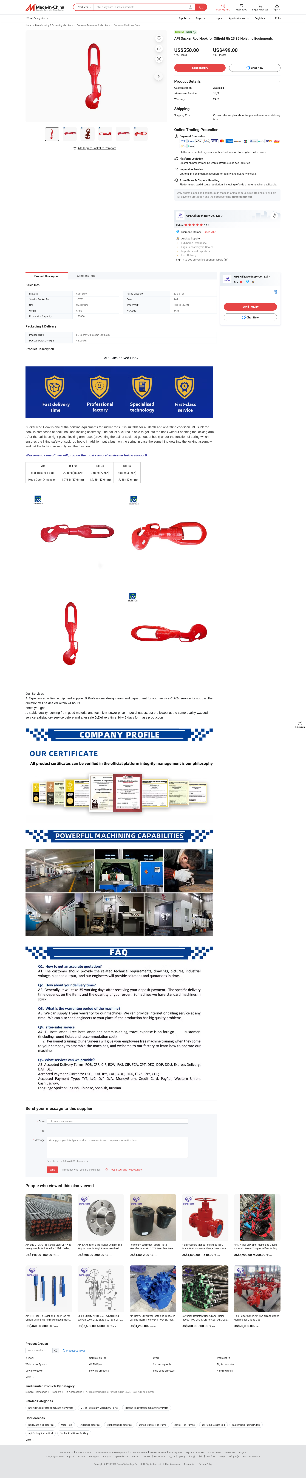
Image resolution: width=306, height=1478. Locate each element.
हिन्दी (201, 1456)
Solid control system (164, 1370)
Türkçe (222, 1456)
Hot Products (66, 1452)
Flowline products (99, 1370)
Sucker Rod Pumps (184, 1424)
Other (156, 1358)
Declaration (189, 1464)
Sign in (276, 9)
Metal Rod (66, 1424)
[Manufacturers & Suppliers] (45, 7)
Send (52, 1169)
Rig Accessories (225, 1364)
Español (81, 1456)
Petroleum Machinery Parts (127, 25)
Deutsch (147, 1456)
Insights (242, 1452)
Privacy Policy (205, 1464)
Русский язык (121, 1456)
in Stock (30, 1358)
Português (94, 1456)
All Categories (37, 18)
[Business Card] (275, 291)
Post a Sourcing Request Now (124, 1169)
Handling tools (225, 1370)
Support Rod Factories (119, 1424)
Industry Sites (175, 1452)
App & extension (237, 18)
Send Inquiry (200, 67)
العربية (172, 1456)
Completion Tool (98, 1358)
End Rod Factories (90, 1424)
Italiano (135, 1456)
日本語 (192, 1456)
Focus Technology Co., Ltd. (130, 1464)
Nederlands (159, 1456)
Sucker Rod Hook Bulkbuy (74, 1433)
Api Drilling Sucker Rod (40, 1433)
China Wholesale (139, 1452)
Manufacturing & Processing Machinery (54, 25)
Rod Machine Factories (40, 1424)
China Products (83, 1452)
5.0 (236, 281)
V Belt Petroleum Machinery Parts (99, 1407)
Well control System (36, 1364)
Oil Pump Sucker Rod (213, 1424)
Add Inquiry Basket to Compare (97, 148)
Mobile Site (230, 1452)
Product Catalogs (75, 1350)
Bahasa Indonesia (251, 1456)
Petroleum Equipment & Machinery (93, 25)
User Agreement (172, 1464)
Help (217, 18)
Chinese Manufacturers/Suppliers (111, 1452)
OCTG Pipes (95, 1364)
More (29, 1440)
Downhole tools (34, 1370)
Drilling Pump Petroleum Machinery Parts (50, 1407)
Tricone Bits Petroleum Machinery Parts (146, 1407)
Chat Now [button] (257, 67)
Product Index (214, 1452)
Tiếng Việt (234, 1456)
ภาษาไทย (210, 1456)
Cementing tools (162, 1364)
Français (107, 1456)
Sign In (180, 259)
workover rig (223, 1358)
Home (28, 25)
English (70, 1456)
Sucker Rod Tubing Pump (246, 1424)
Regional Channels (195, 1452)
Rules (278, 18)
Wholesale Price (158, 1452)
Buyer (199, 18)
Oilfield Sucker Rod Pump (152, 1424)
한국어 (181, 1456)
